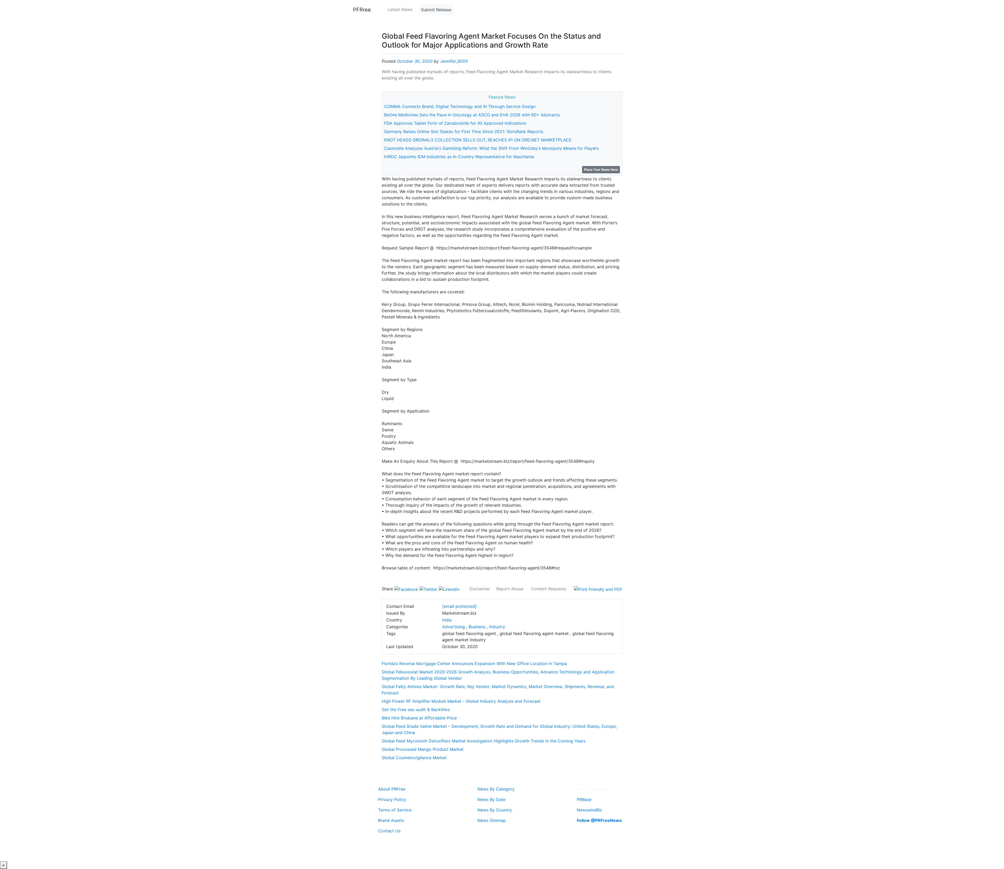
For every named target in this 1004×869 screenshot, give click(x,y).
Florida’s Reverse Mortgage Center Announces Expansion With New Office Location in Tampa (474, 663)
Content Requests (548, 588)
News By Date (491, 799)
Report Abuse (509, 588)
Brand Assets (391, 820)
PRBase (584, 799)
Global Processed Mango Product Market (423, 749)
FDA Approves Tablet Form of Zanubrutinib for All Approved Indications (455, 123)
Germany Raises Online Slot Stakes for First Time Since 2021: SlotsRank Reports (463, 131)
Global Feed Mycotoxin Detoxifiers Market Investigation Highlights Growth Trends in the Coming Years (483, 741)
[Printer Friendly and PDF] (598, 588)
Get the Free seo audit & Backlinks (416, 709)
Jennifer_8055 (454, 61)
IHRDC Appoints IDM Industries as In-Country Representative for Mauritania (459, 156)
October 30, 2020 (414, 61)
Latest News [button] (400, 9)
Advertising (453, 626)
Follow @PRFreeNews (599, 820)
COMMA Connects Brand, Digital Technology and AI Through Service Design (459, 106)
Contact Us (389, 830)
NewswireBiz (589, 810)
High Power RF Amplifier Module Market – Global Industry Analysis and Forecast (461, 701)
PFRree (362, 10)
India (447, 619)
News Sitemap (491, 820)
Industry (497, 626)
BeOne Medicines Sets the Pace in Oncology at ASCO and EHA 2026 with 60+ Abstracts (472, 114)
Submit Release (436, 9)
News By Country (494, 810)
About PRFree (391, 789)
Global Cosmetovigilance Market (414, 757)
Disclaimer (479, 588)
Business (477, 626)
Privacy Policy (392, 799)
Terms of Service (395, 810)
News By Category (496, 789)
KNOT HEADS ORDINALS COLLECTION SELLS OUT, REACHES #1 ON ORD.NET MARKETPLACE (478, 139)
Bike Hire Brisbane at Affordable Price (419, 718)
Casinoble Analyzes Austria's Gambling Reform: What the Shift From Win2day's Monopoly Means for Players (491, 148)
